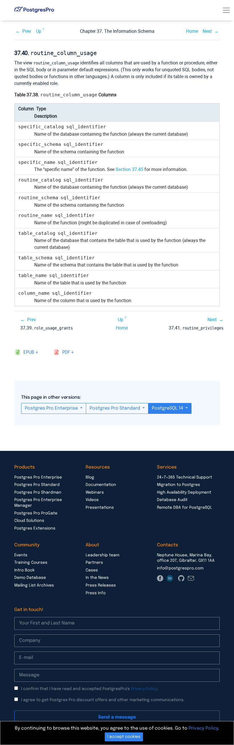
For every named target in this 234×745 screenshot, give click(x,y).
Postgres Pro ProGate (35, 513)
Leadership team (102, 555)
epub (28, 352)
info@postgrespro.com (180, 568)
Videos (92, 500)
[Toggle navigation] (226, 10)
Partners (94, 563)
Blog (90, 477)
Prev (26, 31)
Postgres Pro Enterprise (52, 408)
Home (192, 31)
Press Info (96, 593)
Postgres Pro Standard (115, 408)
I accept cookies (123, 737)
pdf (66, 352)
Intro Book (24, 570)
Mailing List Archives (34, 585)
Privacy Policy (144, 689)
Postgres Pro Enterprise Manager (38, 503)
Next (207, 31)
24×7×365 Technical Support (184, 477)
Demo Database (30, 578)
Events (20, 555)
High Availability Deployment (184, 492)
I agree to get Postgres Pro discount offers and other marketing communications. (103, 700)
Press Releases (101, 585)
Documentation (101, 485)
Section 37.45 (129, 169)
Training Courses (30, 563)
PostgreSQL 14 (168, 408)
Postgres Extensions (34, 528)
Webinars (95, 492)
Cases (92, 570)
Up (38, 31)
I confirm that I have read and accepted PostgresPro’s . (89, 689)
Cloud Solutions (29, 521)
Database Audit (172, 500)
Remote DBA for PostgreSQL (184, 508)
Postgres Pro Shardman (37, 492)
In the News (97, 578)
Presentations (100, 508)
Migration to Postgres (178, 485)
